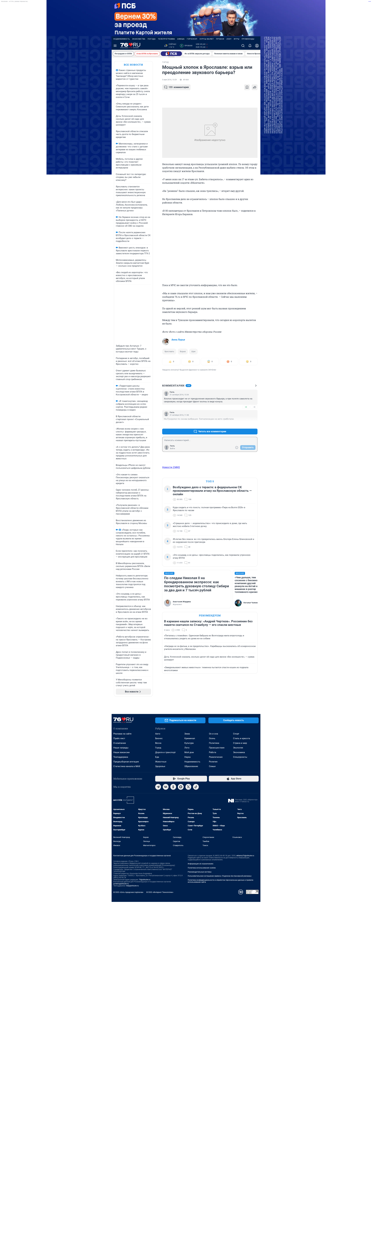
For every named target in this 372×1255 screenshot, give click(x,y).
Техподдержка (120, 757)
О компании (119, 743)
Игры (236, 39)
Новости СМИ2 (171, 467)
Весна (158, 743)
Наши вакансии (121, 752)
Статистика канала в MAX (126, 766)
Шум (193, 351)
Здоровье (160, 766)
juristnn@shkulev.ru (121, 884)
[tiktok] (196, 787)
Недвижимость (121, 39)
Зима (187, 733)
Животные (160, 761)
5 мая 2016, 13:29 (169, 80)
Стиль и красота (241, 738)
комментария (179, 87)
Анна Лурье (178, 339)
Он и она (213, 733)
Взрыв (183, 351)
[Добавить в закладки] (247, 87)
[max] (181, 787)
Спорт (236, 733)
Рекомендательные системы (199, 872)
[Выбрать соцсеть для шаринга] (254, 87)
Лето (186, 747)
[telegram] (158, 787)
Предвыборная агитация (126, 761)
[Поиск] (242, 46)
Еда (157, 757)
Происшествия (216, 747)
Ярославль (169, 351)
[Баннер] (171, 53)
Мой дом (189, 752)
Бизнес (159, 738)
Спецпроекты (240, 757)
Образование (191, 766)
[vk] (166, 787)
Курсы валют (207, 39)
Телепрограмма (166, 39)
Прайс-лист (119, 738)
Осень (212, 738)
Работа (212, 752)
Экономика (239, 752)
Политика (214, 743)
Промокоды (248, 39)
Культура (189, 743)
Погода (152, 39)
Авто (157, 733)
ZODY (229, 39)
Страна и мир (240, 743)
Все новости (133, 64)
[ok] (173, 787)
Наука (187, 757)
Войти (172, 449)
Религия (213, 761)
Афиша (181, 39)
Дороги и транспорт (165, 752)
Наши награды (120, 747)
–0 (254, 407)
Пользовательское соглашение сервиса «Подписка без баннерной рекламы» (220, 876)
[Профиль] (256, 46)
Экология (238, 747)
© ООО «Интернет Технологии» (159, 892)
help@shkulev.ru (132, 886)
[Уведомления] (249, 46)
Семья (212, 766)
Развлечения (215, 757)
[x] (188, 787)
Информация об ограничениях (200, 864)
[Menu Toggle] (115, 46)
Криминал (189, 738)
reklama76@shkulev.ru (245, 856)
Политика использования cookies (202, 868)
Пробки (220, 39)
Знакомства (138, 39)
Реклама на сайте (122, 733)
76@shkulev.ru (144, 880)
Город (158, 747)
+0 (246, 407)
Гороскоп (192, 39)
